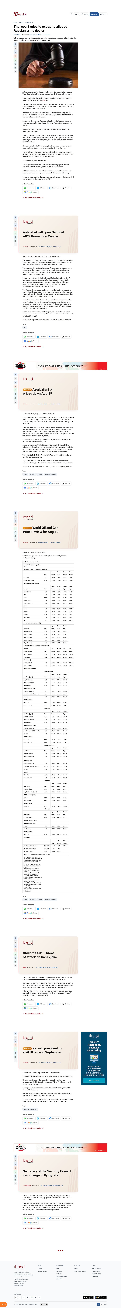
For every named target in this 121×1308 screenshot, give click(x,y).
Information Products (80, 1271)
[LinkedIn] (35, 1297)
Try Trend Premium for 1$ (34, 198)
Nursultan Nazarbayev (30, 1109)
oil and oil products (50, 474)
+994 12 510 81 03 (19, 1283)
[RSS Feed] (39, 1297)
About (58, 1268)
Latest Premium (42, 1271)
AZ (101, 1304)
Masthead (59, 1271)
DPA (43, 100)
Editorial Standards (61, 1276)
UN (25, 327)
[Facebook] (20, 1297)
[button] (15, 44)
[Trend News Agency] (19, 1267)
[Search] (71, 14)
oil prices (32, 474)
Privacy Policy (96, 1271)
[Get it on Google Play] (101, 1297)
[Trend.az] (20, 14)
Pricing (76, 1268)
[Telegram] (31, 1297)
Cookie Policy (95, 1276)
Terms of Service (96, 1268)
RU (105, 1304)
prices (40, 474)
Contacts (58, 1273)
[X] (23, 1297)
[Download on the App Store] (88, 1297)
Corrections (59, 1279)
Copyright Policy (96, 1273)
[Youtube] (27, 1297)
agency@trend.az (18, 1285)
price (25, 474)
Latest (40, 1268)
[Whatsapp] (16, 1297)
